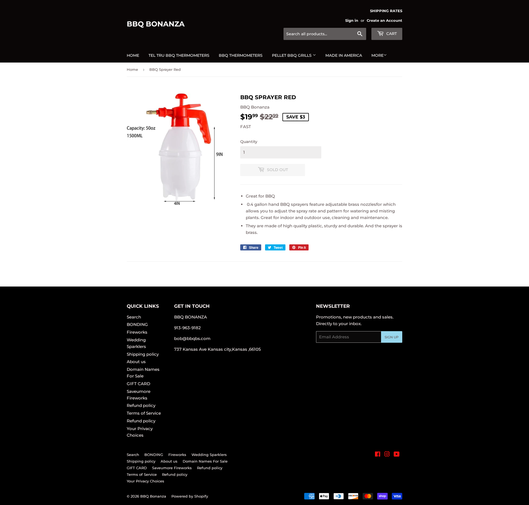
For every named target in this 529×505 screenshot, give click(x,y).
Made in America (343, 55)
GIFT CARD (138, 383)
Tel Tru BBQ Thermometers (179, 55)
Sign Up (392, 337)
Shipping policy (143, 354)
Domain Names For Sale (205, 461)
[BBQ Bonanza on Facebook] (377, 454)
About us (136, 361)
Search (134, 317)
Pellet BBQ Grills (292, 55)
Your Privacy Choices (145, 481)
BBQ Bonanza (156, 24)
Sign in (351, 20)
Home (133, 55)
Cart (391, 33)
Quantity (248, 141)
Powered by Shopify (189, 496)
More (377, 55)
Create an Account (384, 20)
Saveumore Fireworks (172, 468)
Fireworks (137, 332)
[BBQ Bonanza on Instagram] (387, 454)
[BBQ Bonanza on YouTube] (397, 454)
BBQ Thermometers (241, 55)
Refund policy (141, 405)
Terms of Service (144, 413)
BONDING (137, 324)
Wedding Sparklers (209, 454)
